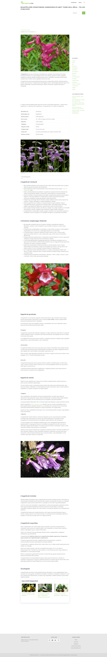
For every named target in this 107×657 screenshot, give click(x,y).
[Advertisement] (45, 19)
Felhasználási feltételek (76, 645)
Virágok (28, 30)
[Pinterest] (52, 640)
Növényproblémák (75, 76)
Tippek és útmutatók (76, 84)
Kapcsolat (76, 641)
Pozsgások (74, 78)
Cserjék (73, 60)
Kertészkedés (23, 30)
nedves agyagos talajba (36, 404)
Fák (73, 64)
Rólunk (76, 639)
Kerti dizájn (74, 69)
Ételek (73, 62)
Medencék (74, 73)
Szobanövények (75, 80)
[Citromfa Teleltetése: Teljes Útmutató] (29, 591)
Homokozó (74, 66)
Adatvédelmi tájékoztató (76, 647)
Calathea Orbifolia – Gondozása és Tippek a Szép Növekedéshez (78, 112)
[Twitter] (55, 640)
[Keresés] (83, 13)
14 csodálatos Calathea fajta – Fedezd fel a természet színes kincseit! (44, 595)
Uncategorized (75, 85)
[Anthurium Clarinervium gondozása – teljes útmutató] (61, 591)
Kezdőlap (74, 2)
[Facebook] (58, 640)
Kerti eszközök (75, 71)
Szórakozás (74, 82)
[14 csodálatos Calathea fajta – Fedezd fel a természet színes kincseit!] (45, 591)
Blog (80, 2)
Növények (74, 75)
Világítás (74, 87)
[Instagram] (49, 640)
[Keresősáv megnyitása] (84, 2)
